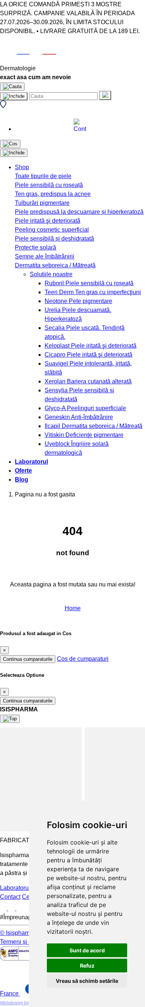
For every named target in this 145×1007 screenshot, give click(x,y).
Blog (21, 479)
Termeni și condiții (24, 942)
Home (73, 608)
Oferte (23, 470)
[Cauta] (105, 95)
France (10, 993)
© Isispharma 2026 (25, 933)
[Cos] (10, 144)
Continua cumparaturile (27, 659)
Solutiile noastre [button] (51, 274)
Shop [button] (22, 167)
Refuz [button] (87, 965)
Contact (10, 897)
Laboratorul (31, 462)
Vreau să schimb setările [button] (87, 981)
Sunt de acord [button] (87, 950)
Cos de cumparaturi (83, 659)
